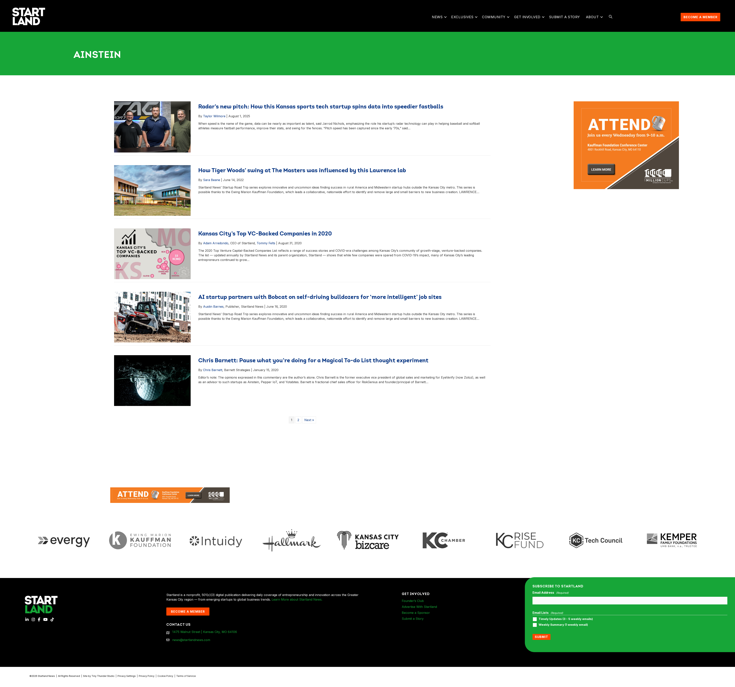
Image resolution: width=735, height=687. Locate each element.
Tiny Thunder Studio (102, 676)
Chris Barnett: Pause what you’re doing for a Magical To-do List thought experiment (313, 361)
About (592, 17)
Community (494, 17)
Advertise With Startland (419, 607)
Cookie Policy (165, 676)
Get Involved (527, 17)
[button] (445, 17)
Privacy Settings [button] (127, 676)
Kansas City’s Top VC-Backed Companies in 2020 (265, 234)
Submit (541, 637)
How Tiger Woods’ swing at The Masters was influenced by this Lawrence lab (302, 171)
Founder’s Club (413, 601)
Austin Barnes (213, 306)
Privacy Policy (146, 676)
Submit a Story (564, 17)
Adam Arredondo (215, 243)
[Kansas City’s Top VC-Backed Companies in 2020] (152, 253)
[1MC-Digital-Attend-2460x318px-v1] (170, 495)
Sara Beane (211, 180)
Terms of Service (186, 676)
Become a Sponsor (416, 613)
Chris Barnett (212, 370)
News (437, 17)
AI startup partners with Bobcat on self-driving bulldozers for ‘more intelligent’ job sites (320, 297)
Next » (309, 420)
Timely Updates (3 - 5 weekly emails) (566, 619)
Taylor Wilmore (214, 116)
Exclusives (462, 17)
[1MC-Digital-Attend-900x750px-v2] (626, 104)
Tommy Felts (266, 243)
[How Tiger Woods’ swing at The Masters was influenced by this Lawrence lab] (152, 190)
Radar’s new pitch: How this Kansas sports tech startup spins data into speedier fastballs (321, 107)
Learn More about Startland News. (297, 599)
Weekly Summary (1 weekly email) (563, 624)
